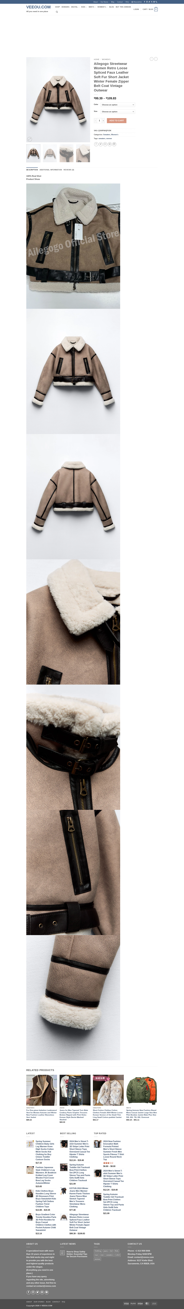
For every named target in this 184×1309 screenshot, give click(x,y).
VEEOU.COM (38, 7)
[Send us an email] (154, 2)
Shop (57, 7)
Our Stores (104, 2)
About (95, 2)
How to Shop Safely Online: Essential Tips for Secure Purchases (77, 1254)
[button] (137, 2)
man (96, 1255)
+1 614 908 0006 (142, 1251)
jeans (106, 1251)
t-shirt (117, 1255)
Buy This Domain (123, 7)
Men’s (91, 7)
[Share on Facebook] (96, 144)
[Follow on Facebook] (144, 2)
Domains (65, 7)
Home (96, 59)
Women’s (102, 7)
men (102, 1255)
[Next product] (151, 59)
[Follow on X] (151, 2)
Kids (83, 7)
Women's (106, 59)
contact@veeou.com (144, 1257)
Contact (120, 2)
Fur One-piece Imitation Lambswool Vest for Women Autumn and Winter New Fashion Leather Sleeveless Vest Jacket (41, 1113)
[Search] (57, 12)
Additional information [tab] (51, 170)
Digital (74, 7)
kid (111, 1251)
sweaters (102, 138)
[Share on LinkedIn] (114, 144)
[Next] (85, 99)
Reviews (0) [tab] (69, 170)
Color (96, 104)
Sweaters (106, 135)
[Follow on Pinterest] (47, 1292)
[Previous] (30, 99)
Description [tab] (32, 170)
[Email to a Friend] (105, 144)
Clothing (98, 1251)
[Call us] (156, 2)
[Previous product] (156, 59)
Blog (112, 2)
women (109, 138)
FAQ (127, 2)
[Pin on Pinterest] (110, 144)
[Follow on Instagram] (147, 2)
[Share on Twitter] (101, 144)
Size (95, 111)
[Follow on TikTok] (149, 2)
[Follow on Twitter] (38, 1292)
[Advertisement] (92, 33)
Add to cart (116, 121)
